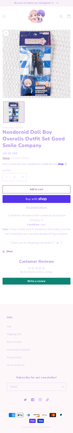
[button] (4, 16)
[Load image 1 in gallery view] (13, 112)
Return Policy (14, 341)
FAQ (9, 326)
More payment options (36, 207)
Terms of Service (16, 365)
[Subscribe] (62, 387)
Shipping (6, 158)
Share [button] (9, 251)
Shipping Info (14, 334)
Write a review (36, 281)
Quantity (7, 170)
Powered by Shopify (44, 427)
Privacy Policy (14, 357)
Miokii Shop (32, 427)
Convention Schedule (18, 349)
